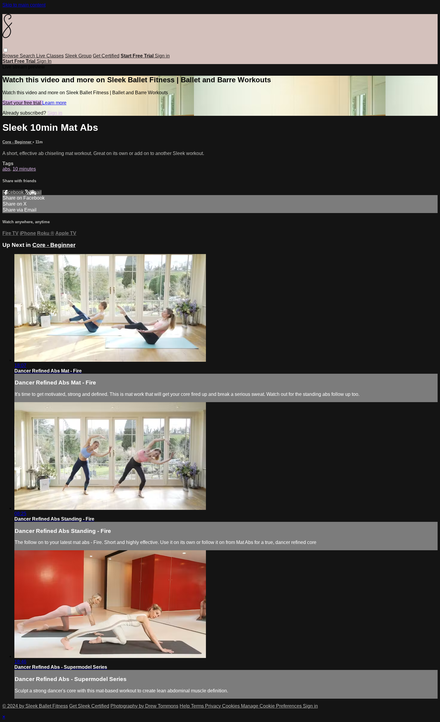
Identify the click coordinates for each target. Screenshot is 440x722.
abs (6, 168)
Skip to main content (23, 4)
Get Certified (106, 55)
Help (185, 706)
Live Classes (50, 55)
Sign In (44, 61)
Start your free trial (22, 102)
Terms (198, 706)
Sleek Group (78, 55)
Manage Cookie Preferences (272, 706)
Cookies (231, 706)
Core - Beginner (17, 142)
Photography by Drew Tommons (144, 706)
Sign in (162, 55)
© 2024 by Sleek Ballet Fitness (35, 706)
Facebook (13, 192)
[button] (5, 50)
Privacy (213, 706)
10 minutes (24, 168)
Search (28, 55)
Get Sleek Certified (89, 706)
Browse (11, 55)
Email (35, 192)
